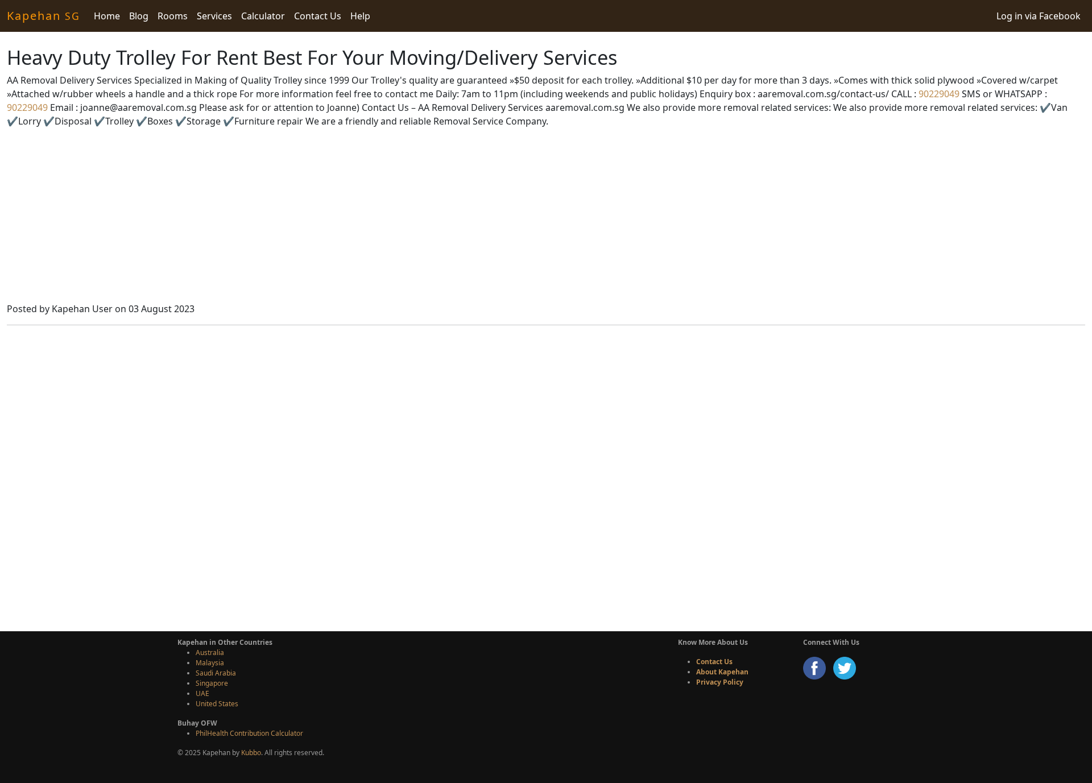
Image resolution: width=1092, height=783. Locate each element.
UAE (202, 693)
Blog (138, 16)
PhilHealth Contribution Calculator (249, 733)
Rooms (173, 16)
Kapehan (43, 15)
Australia (210, 652)
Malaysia (210, 663)
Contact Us (317, 16)
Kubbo (251, 752)
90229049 (937, 94)
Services (214, 16)
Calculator (263, 16)
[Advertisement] (546, 216)
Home (107, 16)
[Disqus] (546, 476)
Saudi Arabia (216, 673)
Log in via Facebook (1038, 16)
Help (360, 16)
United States (217, 704)
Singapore (212, 683)
